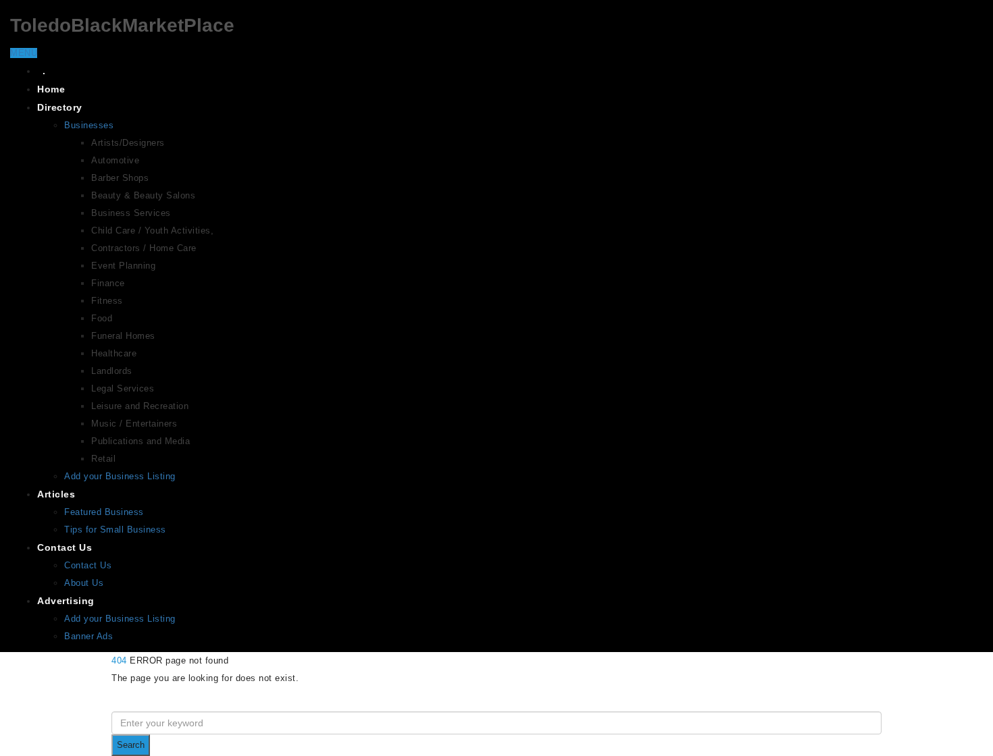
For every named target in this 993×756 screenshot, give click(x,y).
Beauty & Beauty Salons (143, 195)
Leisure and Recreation (139, 406)
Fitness (107, 301)
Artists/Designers (128, 143)
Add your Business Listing (120, 476)
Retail (103, 459)
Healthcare (113, 353)
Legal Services (122, 388)
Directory (59, 107)
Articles (56, 494)
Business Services (131, 213)
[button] (23, 53)
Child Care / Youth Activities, (152, 230)
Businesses (88, 125)
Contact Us (64, 547)
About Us (83, 583)
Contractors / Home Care (144, 248)
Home (51, 89)
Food (101, 318)
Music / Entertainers (134, 423)
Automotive (115, 160)
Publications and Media (140, 441)
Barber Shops (120, 178)
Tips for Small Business (115, 529)
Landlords (111, 371)
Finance (108, 283)
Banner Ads (88, 636)
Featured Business (104, 512)
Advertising (66, 600)
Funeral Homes (123, 336)
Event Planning (123, 266)
